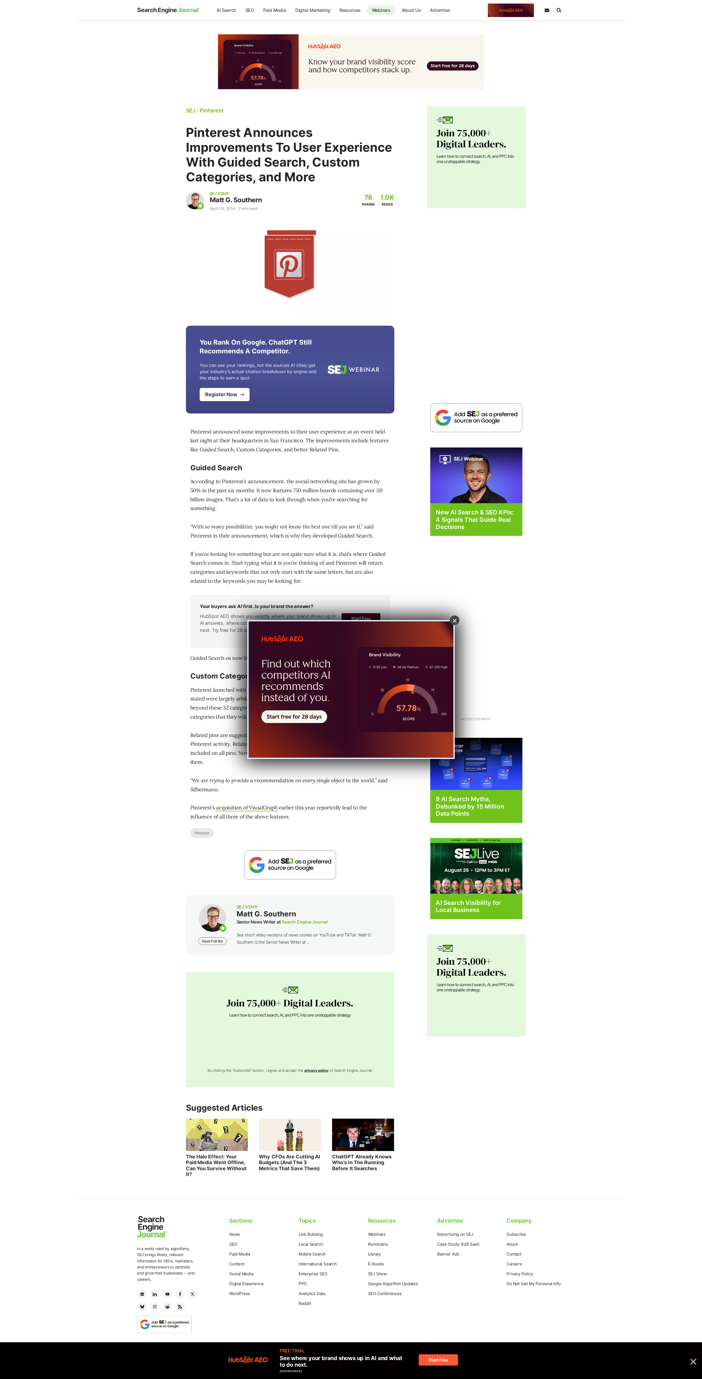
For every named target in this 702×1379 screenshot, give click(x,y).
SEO (249, 10)
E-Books (376, 1264)
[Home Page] (168, 10)
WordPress (239, 1293)
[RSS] (180, 1307)
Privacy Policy (519, 1273)
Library (374, 1254)
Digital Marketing (312, 10)
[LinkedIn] (155, 1294)
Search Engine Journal (305, 922)
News (234, 1234)
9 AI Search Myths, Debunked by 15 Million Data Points (470, 806)
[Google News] (142, 1294)
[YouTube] (167, 1294)
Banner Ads (448, 1254)
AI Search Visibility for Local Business (468, 906)
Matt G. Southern (236, 200)
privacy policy (316, 1070)
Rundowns (378, 1244)
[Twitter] (192, 1294)
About (512, 1244)
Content (237, 1264)
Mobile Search (312, 1254)
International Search (318, 1264)
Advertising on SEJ (455, 1234)
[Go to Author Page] (195, 200)
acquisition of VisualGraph (247, 807)
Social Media (241, 1273)
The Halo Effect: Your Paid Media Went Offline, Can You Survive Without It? (216, 1165)
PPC (303, 1283)
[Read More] (476, 764)
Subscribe (516, 1234)
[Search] (559, 10)
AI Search (226, 10)
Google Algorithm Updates (393, 1283)
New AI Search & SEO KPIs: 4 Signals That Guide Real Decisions (475, 519)
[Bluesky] (142, 1307)
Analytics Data (312, 1293)
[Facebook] (180, 1294)
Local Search (311, 1244)
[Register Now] (476, 475)
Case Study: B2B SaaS (458, 1244)
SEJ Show (377, 1273)
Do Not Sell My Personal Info (533, 1283)
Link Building (311, 1234)
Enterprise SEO (313, 1273)
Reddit (305, 1303)
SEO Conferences (385, 1293)
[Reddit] (167, 1307)
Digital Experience (246, 1283)
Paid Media (274, 10)
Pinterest (202, 833)
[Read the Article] (217, 1135)
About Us (411, 10)
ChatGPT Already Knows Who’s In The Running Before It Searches (362, 1162)
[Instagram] (155, 1307)
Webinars (381, 10)
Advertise (439, 10)
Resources (349, 10)
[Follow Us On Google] (290, 865)
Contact (513, 1254)
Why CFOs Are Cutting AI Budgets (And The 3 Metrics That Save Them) (289, 1162)
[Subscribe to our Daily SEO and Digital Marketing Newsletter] (547, 10)
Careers (514, 1264)
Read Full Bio (212, 941)
